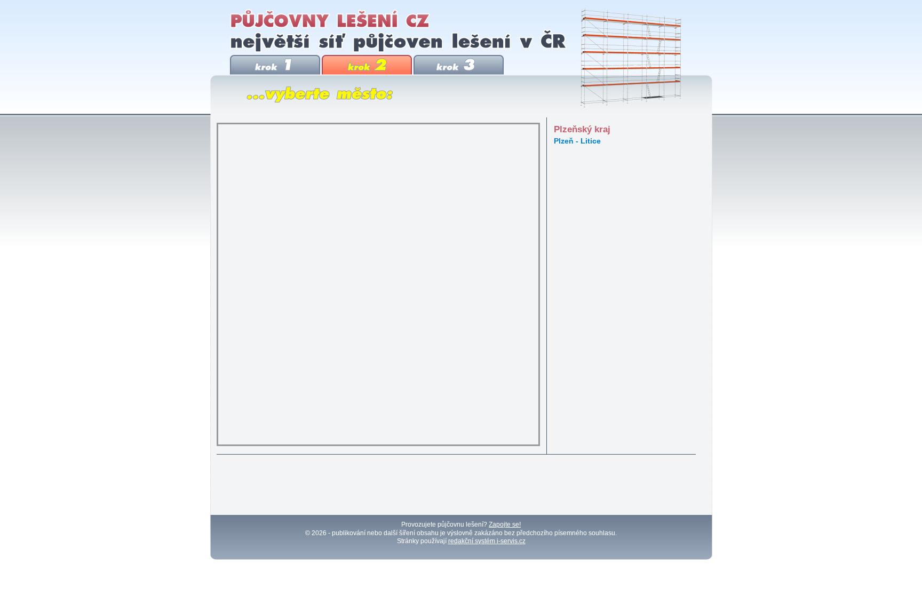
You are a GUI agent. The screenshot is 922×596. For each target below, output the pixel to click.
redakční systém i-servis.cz (487, 540)
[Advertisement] (457, 485)
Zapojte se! (505, 524)
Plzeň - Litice (577, 141)
